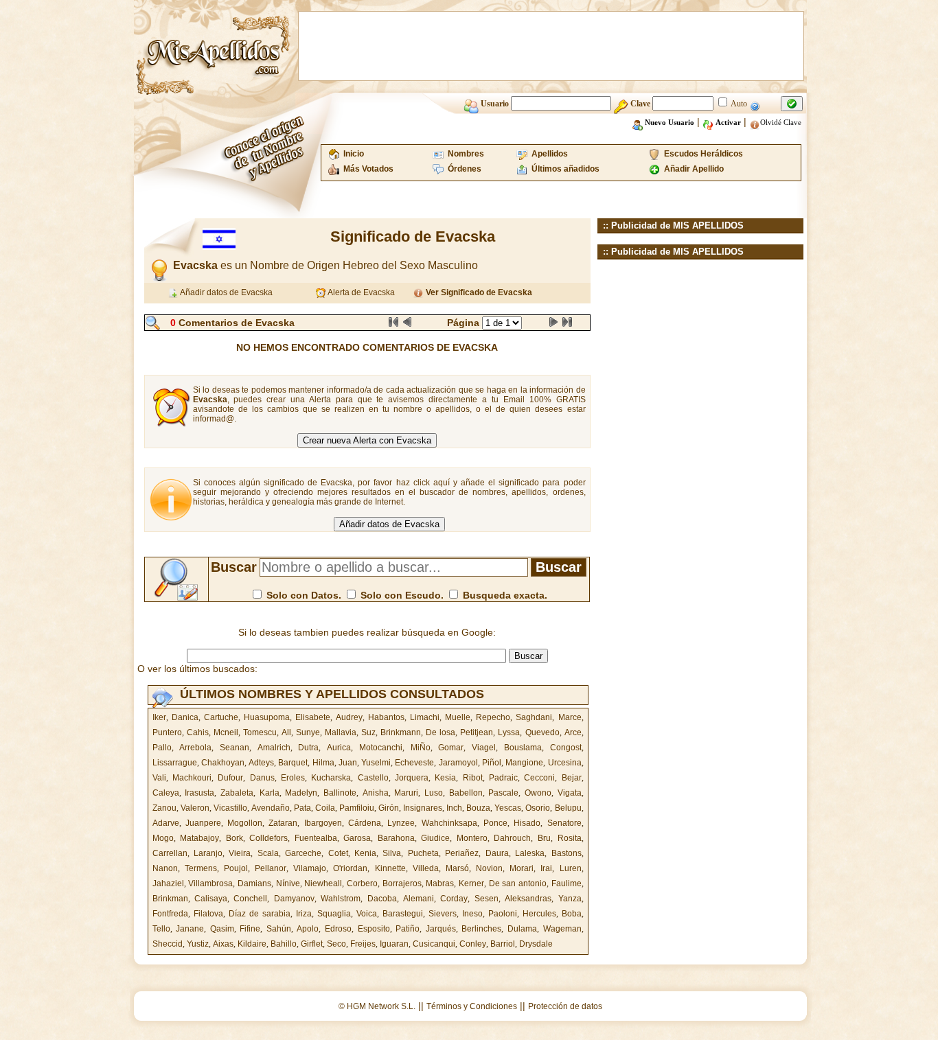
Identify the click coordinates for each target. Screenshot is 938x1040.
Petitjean (476, 732)
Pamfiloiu (356, 808)
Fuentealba (316, 838)
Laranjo (208, 853)
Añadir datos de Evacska (226, 292)
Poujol (236, 868)
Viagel (484, 747)
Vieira (240, 853)
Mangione (524, 762)
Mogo (163, 838)
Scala (268, 853)
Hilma (323, 762)
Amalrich (274, 747)
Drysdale (536, 944)
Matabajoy (199, 838)
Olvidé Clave (780, 122)
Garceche (303, 853)
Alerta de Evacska (360, 292)
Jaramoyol (458, 762)
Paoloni (502, 913)
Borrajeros (402, 883)
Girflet (312, 944)
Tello (161, 929)
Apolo (308, 929)
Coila (325, 808)
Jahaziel (168, 883)
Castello (373, 778)
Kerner (471, 883)
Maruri (406, 793)
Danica (185, 717)
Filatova (208, 913)
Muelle (457, 717)
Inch (454, 808)
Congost (566, 747)
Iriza (304, 913)
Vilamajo (309, 868)
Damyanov (294, 898)
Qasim (222, 929)
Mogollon (244, 823)
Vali (159, 778)
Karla (269, 793)
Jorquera (411, 778)
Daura (497, 853)
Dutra (308, 747)
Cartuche (221, 717)
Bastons (566, 853)
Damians (254, 883)
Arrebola (195, 747)
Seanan (234, 747)
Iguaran (394, 944)
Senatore (564, 823)
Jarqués (441, 929)
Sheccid (167, 944)
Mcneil (226, 732)
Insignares (422, 808)
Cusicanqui (434, 944)
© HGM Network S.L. (377, 1006)
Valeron (195, 808)
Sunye (308, 732)
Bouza (478, 808)
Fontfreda (170, 913)
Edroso (338, 929)
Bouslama (523, 747)
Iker (159, 717)
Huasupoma (267, 717)
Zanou (164, 808)
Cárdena (364, 823)
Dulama (522, 929)
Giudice (435, 838)
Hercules (539, 913)
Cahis (198, 732)
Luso (433, 793)
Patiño (408, 929)
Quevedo (542, 732)
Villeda (426, 868)
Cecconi (539, 778)
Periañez (462, 853)
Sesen (486, 898)
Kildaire (252, 944)
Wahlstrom (341, 898)
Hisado (527, 823)
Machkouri (191, 778)
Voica (366, 913)
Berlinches (481, 929)
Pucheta (423, 853)
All (286, 732)
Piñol (491, 762)
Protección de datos (565, 1006)
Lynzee (401, 823)
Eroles (293, 778)
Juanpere (203, 823)
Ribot (473, 778)
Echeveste (414, 762)
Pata (302, 808)
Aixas (223, 944)
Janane (190, 929)
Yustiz (198, 944)
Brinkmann (400, 732)
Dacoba (382, 898)
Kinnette (390, 868)
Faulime (566, 883)
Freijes (363, 944)
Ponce (495, 823)
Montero (472, 838)
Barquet (293, 762)
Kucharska (331, 778)
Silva (391, 853)
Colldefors (268, 838)
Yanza (570, 898)
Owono (538, 793)
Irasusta (199, 793)
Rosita (570, 838)
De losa (440, 732)
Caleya (165, 793)
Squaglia (334, 913)
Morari (522, 868)
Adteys (261, 762)
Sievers (442, 913)
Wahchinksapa (449, 823)
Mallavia (340, 732)
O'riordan (350, 868)
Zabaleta (236, 793)
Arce (573, 732)
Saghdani (534, 717)
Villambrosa (210, 883)
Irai (546, 868)
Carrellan (169, 853)
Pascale (503, 793)
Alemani (418, 898)
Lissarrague (174, 762)
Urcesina (565, 762)
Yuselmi (376, 762)
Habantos (386, 717)
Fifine (250, 929)
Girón (388, 808)
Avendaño (270, 808)
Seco (336, 944)
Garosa (357, 838)
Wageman (562, 929)
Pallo (162, 747)
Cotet (338, 853)
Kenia (365, 853)
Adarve (165, 823)
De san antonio (518, 883)
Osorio (537, 808)
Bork (234, 838)
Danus (262, 778)
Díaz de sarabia (259, 913)
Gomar (451, 747)
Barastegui (402, 913)
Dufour (230, 778)
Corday (454, 898)
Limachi (424, 717)
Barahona (396, 838)
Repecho (493, 717)
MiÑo (421, 747)
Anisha (376, 793)
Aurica (339, 747)
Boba (572, 913)
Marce (570, 717)
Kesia (445, 778)
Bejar (572, 778)
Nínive (288, 883)
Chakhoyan (222, 762)
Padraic (503, 778)
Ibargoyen (323, 823)
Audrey (349, 717)
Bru (544, 838)
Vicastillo (230, 808)
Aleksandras (528, 898)
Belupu (568, 808)
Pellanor (270, 868)
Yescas (507, 808)
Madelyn (301, 793)
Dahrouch (512, 838)
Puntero (167, 732)
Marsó (457, 868)
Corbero (362, 883)
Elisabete (312, 717)
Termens (201, 868)
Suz (368, 732)
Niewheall (323, 883)
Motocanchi (380, 747)
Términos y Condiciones (471, 1006)
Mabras (440, 883)
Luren (571, 868)
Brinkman (170, 898)
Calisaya (210, 898)
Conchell (250, 898)
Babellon (466, 793)
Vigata (570, 793)
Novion (489, 868)
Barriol (502, 944)
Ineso (472, 913)
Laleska (530, 853)
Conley (472, 944)
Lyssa (509, 732)
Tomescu (260, 732)
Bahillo (284, 944)
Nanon (165, 868)
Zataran (282, 823)
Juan (348, 762)
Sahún (278, 929)
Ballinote (339, 793)
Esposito (374, 929)
